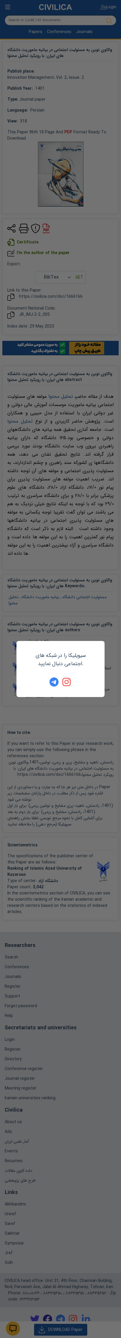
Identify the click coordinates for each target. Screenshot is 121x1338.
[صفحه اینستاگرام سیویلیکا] (67, 682)
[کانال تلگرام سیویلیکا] (54, 682)
